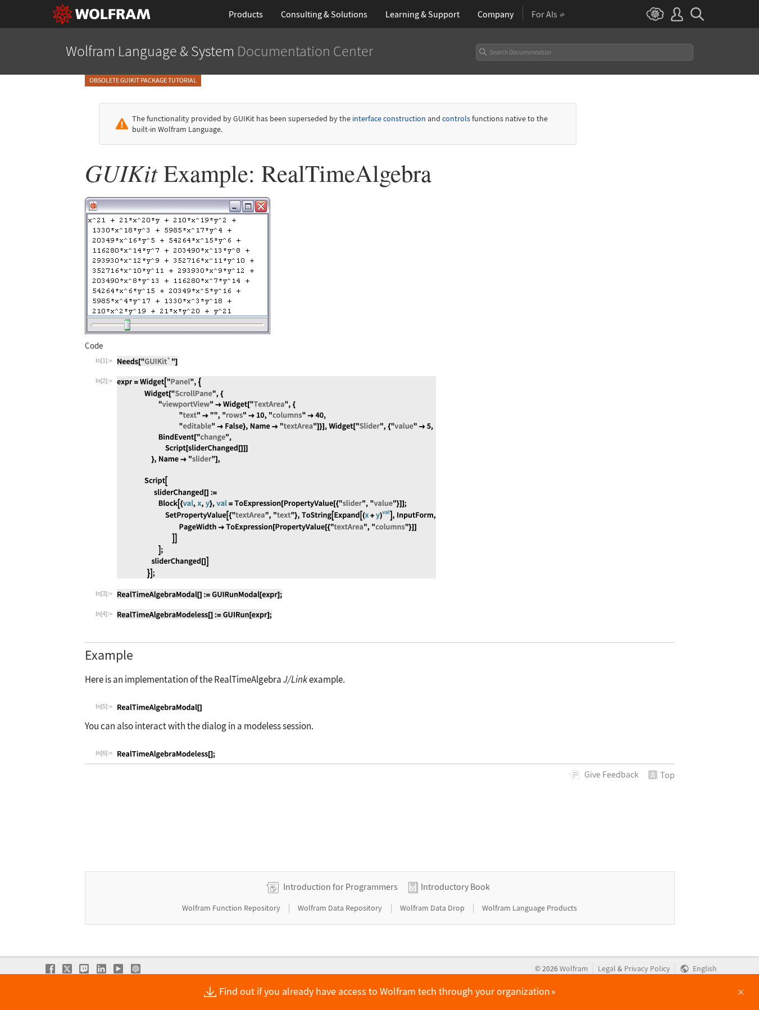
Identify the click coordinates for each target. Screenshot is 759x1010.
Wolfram (574, 969)
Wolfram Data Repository (341, 908)
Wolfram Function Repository (232, 908)
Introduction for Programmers (340, 886)
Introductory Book (455, 886)
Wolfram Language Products (529, 908)
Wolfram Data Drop (433, 908)
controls (456, 118)
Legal (607, 969)
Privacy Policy (647, 969)
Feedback (611, 774)
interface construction (389, 118)
